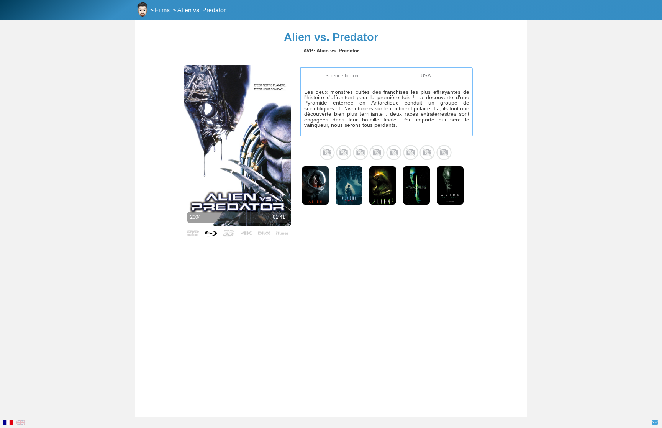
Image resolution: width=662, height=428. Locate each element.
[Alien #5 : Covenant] (450, 185)
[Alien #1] (315, 185)
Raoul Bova (343, 152)
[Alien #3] (382, 185)
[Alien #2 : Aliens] (349, 185)
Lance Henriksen (360, 152)
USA (426, 76)
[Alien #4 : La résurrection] (416, 185)
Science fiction (341, 76)
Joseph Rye (427, 152)
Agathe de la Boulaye (444, 152)
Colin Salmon (393, 152)
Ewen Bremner (377, 152)
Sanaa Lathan (327, 152)
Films (162, 10)
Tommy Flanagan (410, 152)
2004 (195, 217)
